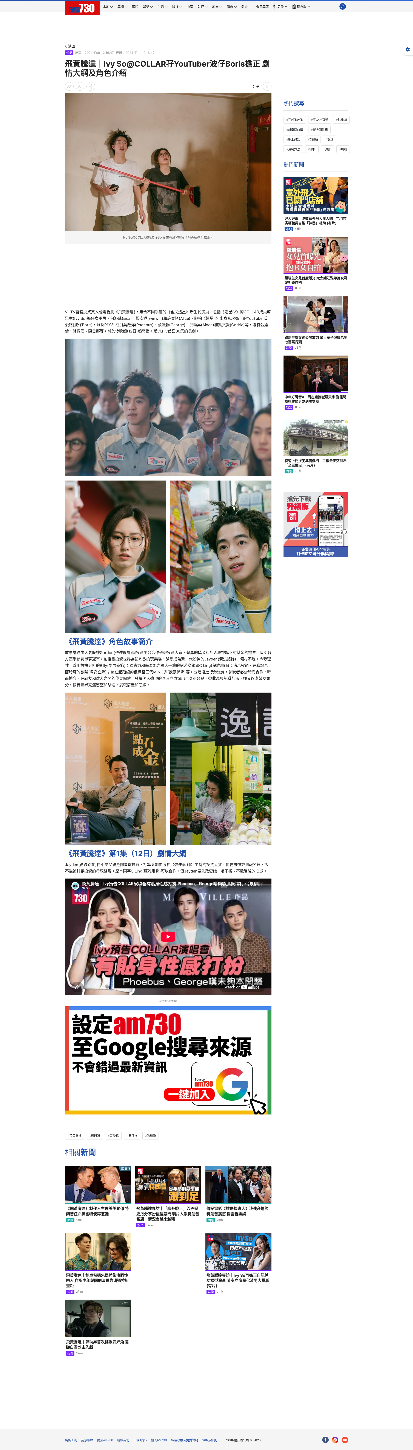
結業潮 (342, 120)
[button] (282, 6)
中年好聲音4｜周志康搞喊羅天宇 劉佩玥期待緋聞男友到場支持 (315, 399)
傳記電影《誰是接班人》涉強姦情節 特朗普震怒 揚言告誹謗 (237, 1211)
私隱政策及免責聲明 (184, 1440)
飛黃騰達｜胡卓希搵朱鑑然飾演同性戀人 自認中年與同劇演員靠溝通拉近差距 (97, 1280)
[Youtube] (345, 1440)
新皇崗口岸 (295, 129)
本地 (289, 229)
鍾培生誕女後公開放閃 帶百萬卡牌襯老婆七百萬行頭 (316, 339)
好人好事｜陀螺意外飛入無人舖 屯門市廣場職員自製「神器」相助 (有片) (316, 220)
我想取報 (87, 1440)
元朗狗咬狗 (295, 120)
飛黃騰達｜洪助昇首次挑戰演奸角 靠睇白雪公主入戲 (97, 1344)
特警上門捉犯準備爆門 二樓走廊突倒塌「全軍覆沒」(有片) (316, 463)
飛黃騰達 (75, 1135)
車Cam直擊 (320, 120)
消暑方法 (294, 149)
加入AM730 (159, 1440)
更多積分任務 (229, 1423)
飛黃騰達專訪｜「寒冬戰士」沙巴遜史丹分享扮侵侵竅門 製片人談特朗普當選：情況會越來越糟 (167, 1213)
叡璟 (330, 139)
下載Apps (140, 1440)
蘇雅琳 (95, 1135)
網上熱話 (294, 139)
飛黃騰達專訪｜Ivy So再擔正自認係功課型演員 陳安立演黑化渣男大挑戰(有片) (237, 1280)
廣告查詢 (71, 1440)
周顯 (344, 149)
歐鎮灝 (151, 1135)
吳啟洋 (132, 1135)
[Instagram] (335, 1440)
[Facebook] (325, 1440)
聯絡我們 (123, 1440)
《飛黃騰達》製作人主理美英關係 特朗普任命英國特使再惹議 (97, 1211)
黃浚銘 (114, 1135)
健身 (313, 149)
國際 (70, 1220)
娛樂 (69, 53)
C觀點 (314, 139)
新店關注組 (320, 129)
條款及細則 (209, 1440)
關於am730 (105, 1440)
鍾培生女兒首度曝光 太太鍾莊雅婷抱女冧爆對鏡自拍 (316, 280)
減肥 (328, 149)
